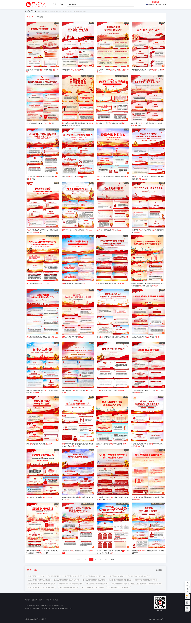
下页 (105, 559)
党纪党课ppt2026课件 (116, 576)
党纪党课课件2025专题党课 (68, 587)
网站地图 (55, 600)
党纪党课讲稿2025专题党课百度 (138, 576)
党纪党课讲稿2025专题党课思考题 (71, 584)
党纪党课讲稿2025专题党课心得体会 (66, 580)
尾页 (112, 559)
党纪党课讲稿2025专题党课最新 (120, 580)
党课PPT (30, 17)
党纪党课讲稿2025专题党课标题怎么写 (41, 584)
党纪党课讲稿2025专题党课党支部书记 (41, 587)
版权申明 (41, 600)
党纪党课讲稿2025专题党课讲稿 (94, 580)
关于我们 (27, 600)
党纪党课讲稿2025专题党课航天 (118, 587)
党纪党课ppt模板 (53, 11)
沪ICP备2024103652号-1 (157, 619)
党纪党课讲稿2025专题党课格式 (97, 584)
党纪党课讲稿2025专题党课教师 (92, 587)
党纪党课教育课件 (53, 576)
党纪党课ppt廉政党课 (76, 11)
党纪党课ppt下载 (43, 11)
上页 (85, 559)
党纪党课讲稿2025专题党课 (72, 576)
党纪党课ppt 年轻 (64, 11)
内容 (61, 4)
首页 (54, 4)
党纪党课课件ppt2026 (36, 576)
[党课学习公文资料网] (36, 4)
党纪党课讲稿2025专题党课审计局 (149, 584)
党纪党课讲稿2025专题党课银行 (146, 580)
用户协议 (48, 600)
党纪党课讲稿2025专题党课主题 (39, 580)
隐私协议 (34, 600)
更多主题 (159, 570)
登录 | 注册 (162, 4)
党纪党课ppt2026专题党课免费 (123, 584)
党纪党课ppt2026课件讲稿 (95, 576)
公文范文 (39, 17)
